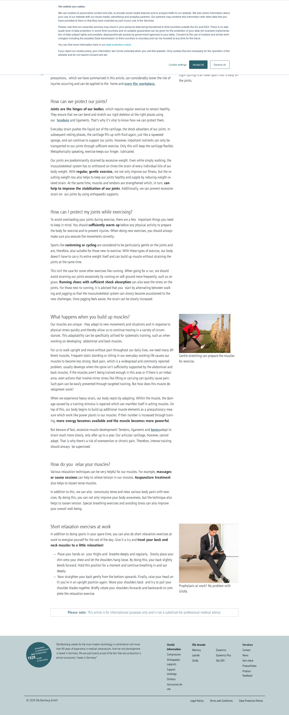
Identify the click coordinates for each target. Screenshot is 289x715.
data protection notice (118, 44)
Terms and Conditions (221, 701)
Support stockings (172, 672)
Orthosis (171, 679)
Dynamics (221, 650)
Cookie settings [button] (178, 64)
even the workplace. (140, 83)
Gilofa (195, 660)
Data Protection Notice (251, 701)
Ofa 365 (220, 660)
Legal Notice (197, 701)
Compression (174, 654)
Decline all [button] (220, 64)
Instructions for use (174, 687)
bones (155, 429)
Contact (246, 650)
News (245, 655)
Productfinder (249, 666)
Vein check (247, 660)
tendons (63, 120)
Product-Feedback (247, 673)
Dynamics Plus (223, 655)
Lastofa (196, 655)
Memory (196, 650)
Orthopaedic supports (173, 662)
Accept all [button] (198, 64)
